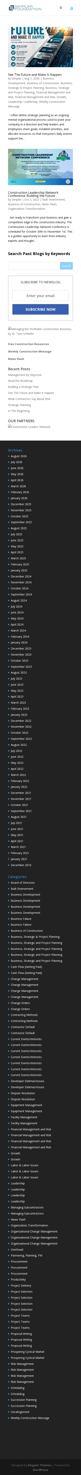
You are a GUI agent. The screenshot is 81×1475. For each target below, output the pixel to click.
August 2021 (19, 817)
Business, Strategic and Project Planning (36, 943)
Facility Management (24, 1117)
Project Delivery (21, 1285)
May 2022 (17, 763)
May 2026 (17, 474)
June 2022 (17, 756)
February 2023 (20, 708)
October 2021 (19, 805)
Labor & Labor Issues (24, 1165)
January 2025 (19, 570)
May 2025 (17, 546)
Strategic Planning (19, 405)
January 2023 (19, 715)
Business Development (25, 894)
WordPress (40, 1470)
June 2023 (17, 684)
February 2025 (20, 564)
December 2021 (21, 793)
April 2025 (17, 552)
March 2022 (18, 775)
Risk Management (22, 1364)
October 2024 (19, 588)
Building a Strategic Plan (23, 387)
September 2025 (21, 522)
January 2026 (19, 498)
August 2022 (19, 745)
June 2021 (17, 829)
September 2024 (21, 594)
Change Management (24, 979)
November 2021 (21, 799)
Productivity (18, 1279)
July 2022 (16, 751)
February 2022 (20, 781)
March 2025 (18, 558)
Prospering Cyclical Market (27, 1352)
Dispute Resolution (23, 1093)
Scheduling (17, 1388)
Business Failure (21, 919)
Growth (61, 97)
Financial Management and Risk (35, 97)
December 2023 (21, 648)
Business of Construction (43, 83)
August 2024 (19, 600)
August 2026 (19, 456)
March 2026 (18, 486)
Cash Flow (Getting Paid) (26, 967)
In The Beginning (18, 411)
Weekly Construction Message (30, 351)
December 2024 (21, 576)
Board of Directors (23, 882)
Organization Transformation (26, 209)
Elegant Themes (39, 1465)
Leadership (15, 102)
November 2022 (21, 726)
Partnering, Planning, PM (26, 1255)
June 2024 (17, 612)
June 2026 (17, 468)
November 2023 (21, 654)
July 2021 (16, 823)
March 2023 (18, 702)
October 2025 (19, 516)
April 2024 (17, 624)
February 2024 (20, 636)
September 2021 (21, 811)
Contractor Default (23, 1027)
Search (66, 266)
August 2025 (19, 528)
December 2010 (21, 865)
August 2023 (19, 672)
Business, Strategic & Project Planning (35, 937)
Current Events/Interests (26, 1039)
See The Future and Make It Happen (35, 74)
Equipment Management (26, 1105)
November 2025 (21, 510)
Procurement (19, 1261)
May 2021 (17, 835)
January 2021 (19, 859)
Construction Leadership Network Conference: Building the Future (33, 194)
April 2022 (17, 769)
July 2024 (16, 606)
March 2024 (18, 630)
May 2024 (17, 618)
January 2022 (19, 787)
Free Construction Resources (28, 344)
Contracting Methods (24, 1015)
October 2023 (19, 660)
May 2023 (17, 690)
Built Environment (53, 199)
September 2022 (21, 739)
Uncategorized (20, 1412)
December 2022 (21, 721)
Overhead (17, 1249)
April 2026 (17, 480)
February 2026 (20, 492)
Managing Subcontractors (27, 1207)
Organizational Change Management (34, 1231)
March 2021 (18, 847)
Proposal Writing (21, 1334)
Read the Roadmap (20, 381)
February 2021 (20, 853)
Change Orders (20, 1003)
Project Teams (20, 1315)
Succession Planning (24, 1400)
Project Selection (21, 1291)
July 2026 (16, 462)
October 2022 (19, 732)
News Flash (49, 204)
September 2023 (21, 666)
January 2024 (19, 642)
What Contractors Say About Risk (29, 399)
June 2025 (17, 540)
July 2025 (16, 534)
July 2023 (16, 678)
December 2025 (21, 504)
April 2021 (17, 841)
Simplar (16, 78)
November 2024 (21, 582)
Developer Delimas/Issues (27, 1081)
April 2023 (17, 696)
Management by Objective (25, 375)
